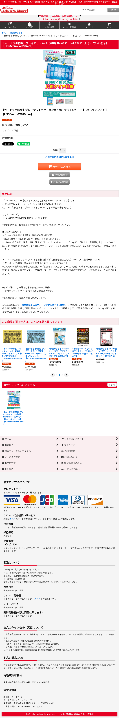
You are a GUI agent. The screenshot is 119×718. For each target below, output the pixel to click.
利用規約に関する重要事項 (61, 157)
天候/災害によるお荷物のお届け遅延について (59, 16)
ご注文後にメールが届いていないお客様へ (59, 19)
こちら (13, 519)
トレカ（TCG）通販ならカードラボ (75, 714)
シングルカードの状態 (54, 304)
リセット (112, 385)
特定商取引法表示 (30, 304)
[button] (50, 101)
